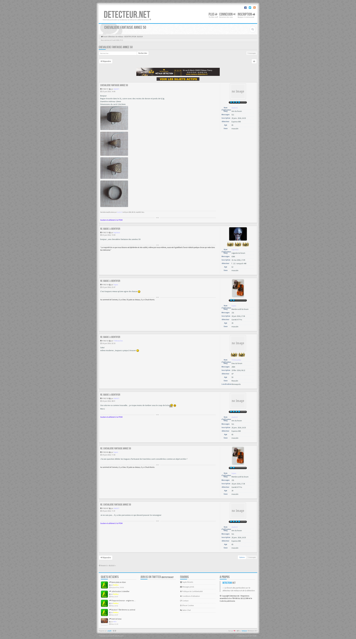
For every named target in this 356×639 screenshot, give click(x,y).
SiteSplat (244, 631)
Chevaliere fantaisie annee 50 (116, 47)
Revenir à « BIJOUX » (108, 565)
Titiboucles (118, 341)
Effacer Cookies (187, 605)
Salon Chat (186, 610)
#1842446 (105, 452)
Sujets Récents (187, 582)
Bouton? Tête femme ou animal (123, 610)
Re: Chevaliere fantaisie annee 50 (115, 448)
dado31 (116, 89)
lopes (116, 285)
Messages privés (188, 587)
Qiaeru (121, 636)
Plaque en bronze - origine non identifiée (126, 600)
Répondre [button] (106, 61)
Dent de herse (116, 619)
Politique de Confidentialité (192, 591)
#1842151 (105, 89)
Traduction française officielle (108, 636)
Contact (185, 601)
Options (242, 557)
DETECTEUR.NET (127, 15)
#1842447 (105, 508)
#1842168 (105, 398)
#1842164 (105, 285)
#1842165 (105, 341)
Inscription (245, 14)
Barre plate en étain (118, 582)
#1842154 (105, 232)
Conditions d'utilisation (191, 596)
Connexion (226, 14)
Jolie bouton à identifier (120, 591)
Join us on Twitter (157, 577)
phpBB (109, 631)
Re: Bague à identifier (110, 229)
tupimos (117, 232)
